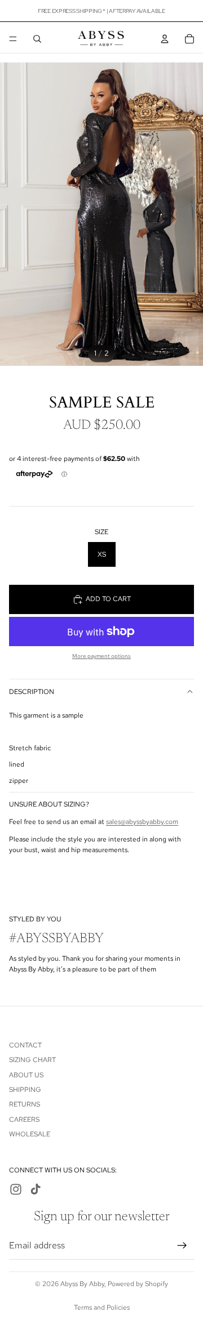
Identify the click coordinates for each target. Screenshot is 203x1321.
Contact (25, 1044)
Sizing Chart (32, 1059)
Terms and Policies (102, 1307)
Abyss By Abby (82, 1283)
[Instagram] (16, 1189)
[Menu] (13, 39)
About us (26, 1074)
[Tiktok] (35, 1189)
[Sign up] (182, 1245)
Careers (24, 1118)
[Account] (164, 38)
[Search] (37, 38)
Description (31, 691)
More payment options (101, 656)
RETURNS (24, 1104)
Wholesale (29, 1134)
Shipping (25, 1089)
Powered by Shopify (138, 1283)
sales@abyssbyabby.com (142, 821)
